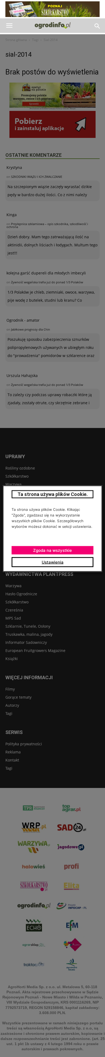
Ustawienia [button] (53, 562)
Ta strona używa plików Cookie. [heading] (53, 494)
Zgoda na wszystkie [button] (52, 550)
